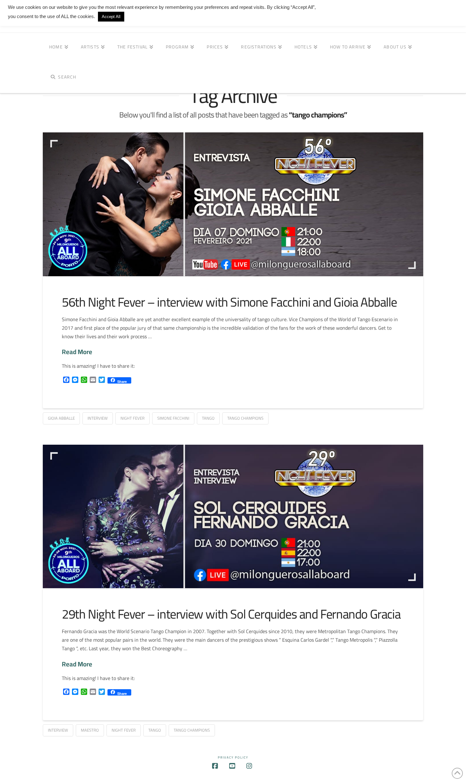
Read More (77, 352)
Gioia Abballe (61, 418)
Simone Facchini (173, 418)
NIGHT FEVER (132, 418)
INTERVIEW (97, 418)
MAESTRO (90, 730)
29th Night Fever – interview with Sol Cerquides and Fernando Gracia (231, 614)
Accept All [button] (111, 16)
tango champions (245, 418)
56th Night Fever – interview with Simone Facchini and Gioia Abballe (229, 302)
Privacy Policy (233, 757)
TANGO (208, 418)
